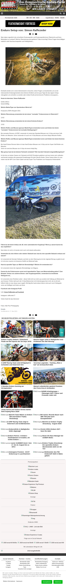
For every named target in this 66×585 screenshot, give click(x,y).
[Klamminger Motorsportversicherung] (33, 515)
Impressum (19, 581)
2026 (25, 561)
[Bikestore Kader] (33, 481)
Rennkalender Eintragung (41, 561)
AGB (58, 567)
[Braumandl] (33, 512)
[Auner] (33, 472)
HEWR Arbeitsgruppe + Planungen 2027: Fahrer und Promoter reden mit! (52, 393)
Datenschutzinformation (58, 563)
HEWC (57, 18)
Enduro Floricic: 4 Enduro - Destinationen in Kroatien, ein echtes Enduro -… (19, 437)
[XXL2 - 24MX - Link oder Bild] (33, 526)
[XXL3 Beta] (33, 534)
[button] (30, 34)
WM (34, 18)
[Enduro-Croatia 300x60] (33, 469)
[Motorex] (33, 487)
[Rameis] (33, 478)
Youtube (8, 565)
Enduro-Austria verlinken (41, 565)
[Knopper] (33, 509)
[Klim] (33, 23)
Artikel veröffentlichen (41, 563)
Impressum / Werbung (57, 561)
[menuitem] (64, 13)
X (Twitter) (8, 563)
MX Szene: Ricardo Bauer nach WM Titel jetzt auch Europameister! (52, 416)
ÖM (27, 18)
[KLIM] (33, 490)
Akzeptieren (47, 582)
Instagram (8, 567)
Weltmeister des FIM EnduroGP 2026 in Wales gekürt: (54, 454)
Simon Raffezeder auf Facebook (14, 292)
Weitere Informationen (9, 581)
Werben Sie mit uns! (41, 567)
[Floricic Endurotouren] (33, 475)
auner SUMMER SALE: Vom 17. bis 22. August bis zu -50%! (21, 445)
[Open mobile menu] (2, 13)
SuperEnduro (50, 18)
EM (31, 18)
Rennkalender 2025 (25, 563)
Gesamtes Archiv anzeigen (24, 569)
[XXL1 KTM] (33, 501)
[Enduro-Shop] (33, 493)
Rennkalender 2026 (11, 18)
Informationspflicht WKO (58, 565)
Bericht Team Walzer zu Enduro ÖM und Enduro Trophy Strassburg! (20, 416)
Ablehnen (58, 582)
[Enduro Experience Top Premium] (33, 484)
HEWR (62, 18)
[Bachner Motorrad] (33, 466)
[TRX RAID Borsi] (33, 518)
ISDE (37, 18)
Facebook (8, 561)
